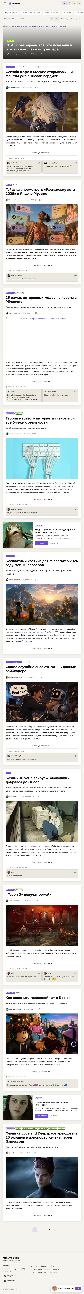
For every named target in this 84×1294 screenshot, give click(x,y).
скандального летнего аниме (37, 846)
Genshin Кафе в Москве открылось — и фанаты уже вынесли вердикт (39, 74)
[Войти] (79, 3)
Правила (55, 1269)
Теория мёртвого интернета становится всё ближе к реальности (40, 420)
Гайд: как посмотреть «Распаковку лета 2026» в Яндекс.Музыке (40, 191)
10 (49, 1230)
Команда (44, 1266)
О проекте (35, 1266)
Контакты (53, 1273)
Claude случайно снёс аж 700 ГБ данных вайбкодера (41, 669)
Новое (21, 19)
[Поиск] (69, 3)
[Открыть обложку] (42, 112)
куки (72, 1288)
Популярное (9, 19)
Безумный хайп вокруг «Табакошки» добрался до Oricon (37, 780)
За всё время (75, 19)
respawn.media (11, 1257)
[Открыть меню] (5, 3)
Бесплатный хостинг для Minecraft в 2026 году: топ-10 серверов (42, 563)
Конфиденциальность (39, 1273)
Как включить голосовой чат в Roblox (38, 998)
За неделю (54, 19)
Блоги (53, 1266)
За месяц (64, 19)
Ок (78, 1288)
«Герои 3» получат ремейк (28, 894)
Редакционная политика (40, 1269)
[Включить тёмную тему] (74, 3)
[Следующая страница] (55, 1229)
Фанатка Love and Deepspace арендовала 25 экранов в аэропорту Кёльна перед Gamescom (42, 1137)
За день (45, 19)
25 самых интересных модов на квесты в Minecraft (41, 299)
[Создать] (64, 3)
